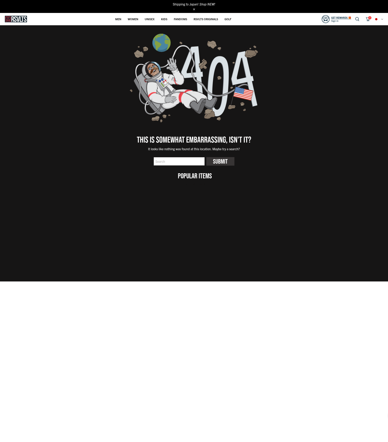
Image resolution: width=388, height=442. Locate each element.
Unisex (150, 19)
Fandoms (180, 19)
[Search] (357, 19)
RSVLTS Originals (206, 19)
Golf (228, 19)
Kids (164, 19)
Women (133, 19)
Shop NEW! (207, 4)
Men (118, 19)
